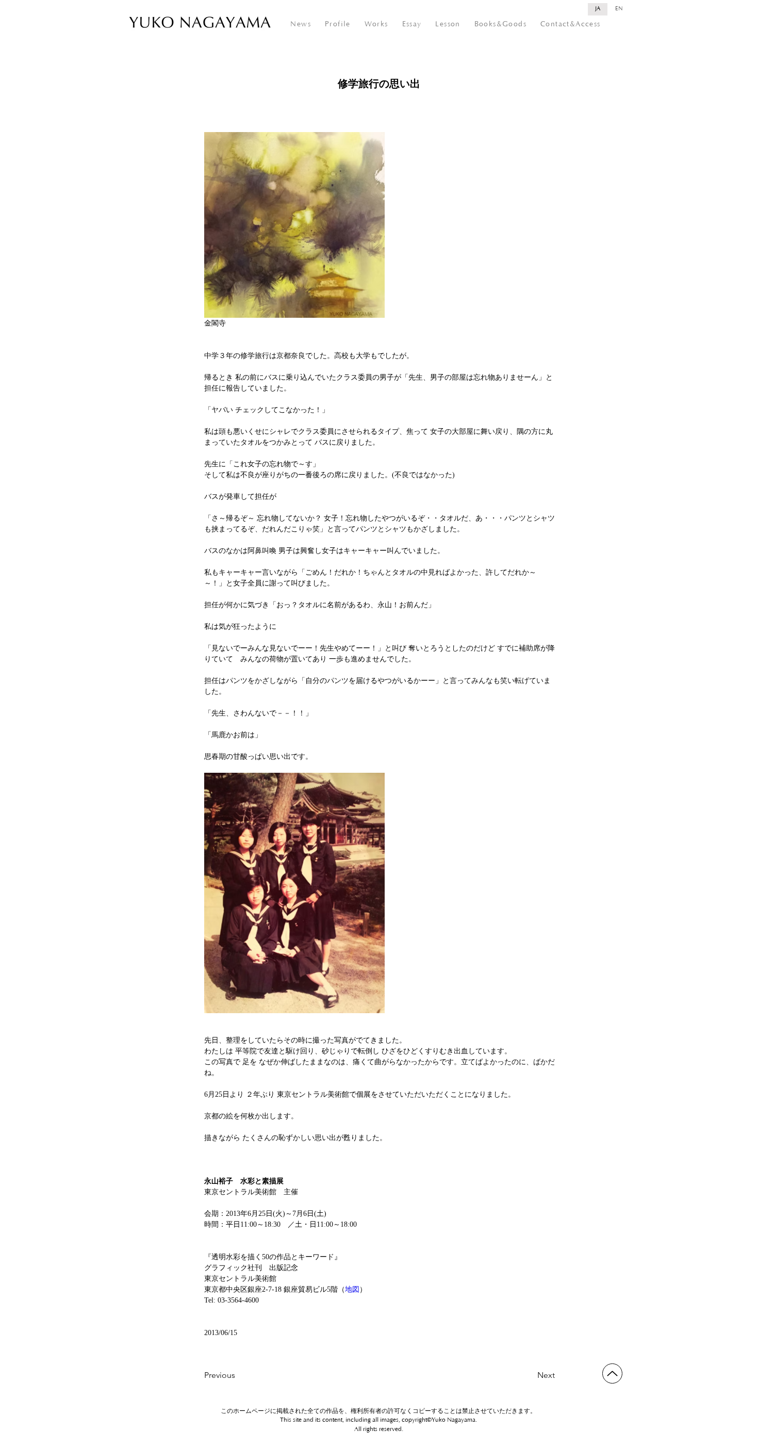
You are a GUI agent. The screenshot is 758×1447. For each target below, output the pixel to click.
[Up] (612, 1373)
